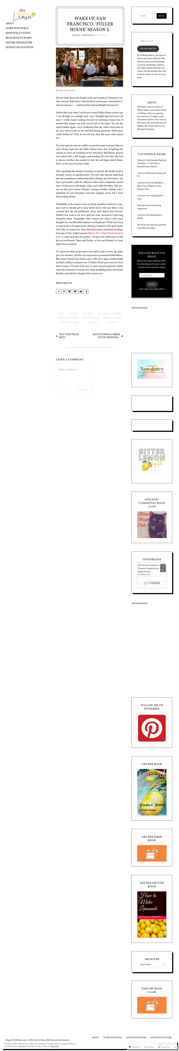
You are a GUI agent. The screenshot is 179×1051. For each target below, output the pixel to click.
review (118, 318)
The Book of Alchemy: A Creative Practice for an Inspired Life (149, 568)
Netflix (106, 318)
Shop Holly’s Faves (18, 33)
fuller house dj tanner (110, 314)
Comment (83, 389)
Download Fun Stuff (20, 47)
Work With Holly (17, 28)
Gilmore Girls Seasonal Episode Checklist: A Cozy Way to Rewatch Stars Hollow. (151, 163)
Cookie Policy (54, 1046)
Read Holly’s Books (19, 38)
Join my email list (148, 48)
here (74, 105)
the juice (93, 322)
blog (61, 314)
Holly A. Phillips (91, 318)
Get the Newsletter (19, 43)
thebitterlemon (88, 35)
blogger (73, 314)
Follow (152, 284)
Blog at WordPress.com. (16, 1040)
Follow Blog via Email (151, 255)
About (10, 23)
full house (88, 314)
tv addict (113, 322)
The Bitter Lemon (70, 322)
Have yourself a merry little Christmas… (106, 336)
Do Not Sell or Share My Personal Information (48, 1040)
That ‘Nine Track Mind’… (69, 336)
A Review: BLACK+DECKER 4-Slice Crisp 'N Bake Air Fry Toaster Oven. (150, 186)
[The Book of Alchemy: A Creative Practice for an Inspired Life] (163, 571)
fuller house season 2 (68, 318)
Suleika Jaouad (145, 574)
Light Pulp (76, 35)
